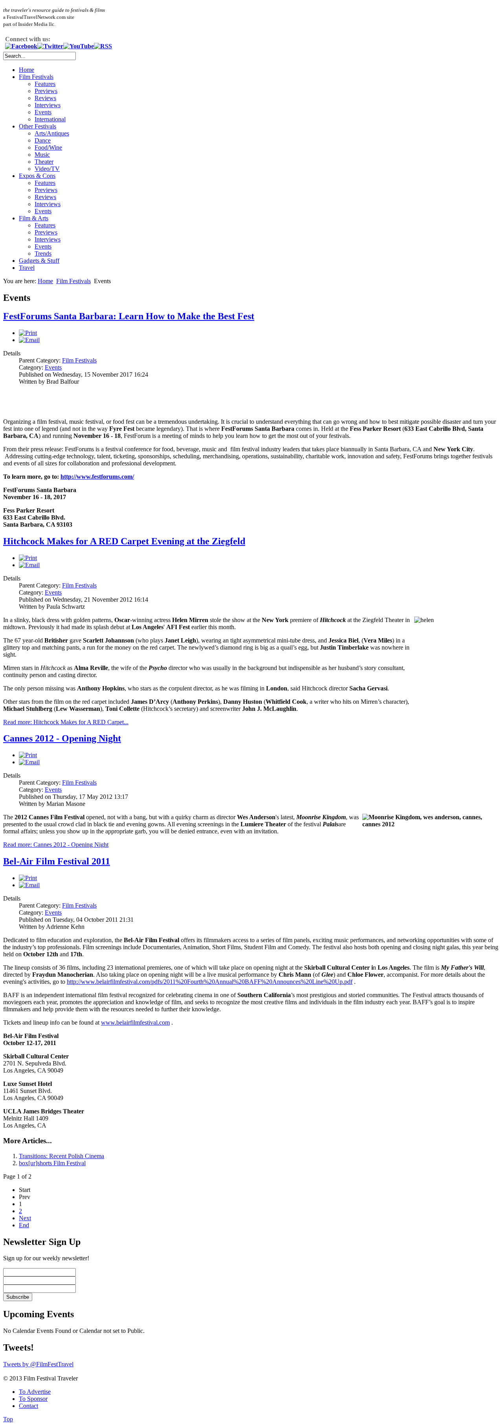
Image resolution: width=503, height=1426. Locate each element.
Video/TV (47, 168)
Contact (28, 1405)
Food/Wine (48, 147)
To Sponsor (33, 1398)
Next (25, 1218)
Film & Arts (33, 218)
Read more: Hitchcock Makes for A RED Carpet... (66, 722)
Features (45, 84)
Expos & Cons (37, 175)
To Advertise (35, 1391)
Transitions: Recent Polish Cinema (61, 1156)
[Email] (29, 340)
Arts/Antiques (52, 133)
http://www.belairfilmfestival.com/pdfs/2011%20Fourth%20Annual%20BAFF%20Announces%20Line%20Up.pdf (209, 981)
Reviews (45, 98)
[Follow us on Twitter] (50, 46)
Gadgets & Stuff (39, 260)
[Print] (28, 332)
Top (8, 1419)
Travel (27, 267)
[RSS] (103, 46)
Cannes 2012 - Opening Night (62, 738)
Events (43, 112)
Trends (43, 253)
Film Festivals (36, 76)
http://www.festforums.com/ (97, 476)
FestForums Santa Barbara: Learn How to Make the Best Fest (128, 316)
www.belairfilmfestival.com (135, 1022)
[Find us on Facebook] (21, 46)
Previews (46, 91)
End (24, 1225)
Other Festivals (37, 126)
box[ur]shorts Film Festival (52, 1163)
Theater (44, 161)
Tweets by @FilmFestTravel (38, 1364)
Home (26, 69)
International (50, 119)
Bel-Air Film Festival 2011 (56, 861)
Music (42, 154)
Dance (43, 140)
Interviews (48, 105)
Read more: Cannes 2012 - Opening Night (55, 844)
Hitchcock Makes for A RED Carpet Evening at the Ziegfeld (124, 541)
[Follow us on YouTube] (78, 46)
